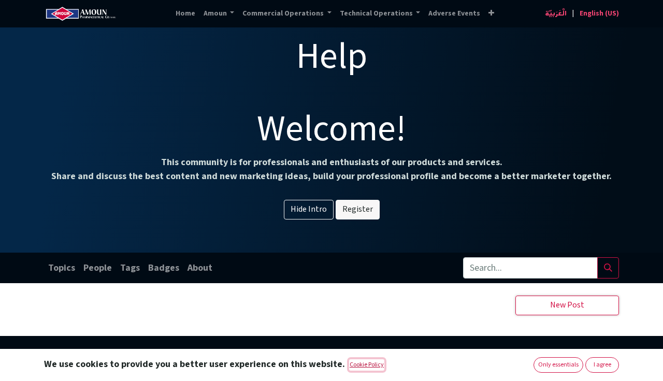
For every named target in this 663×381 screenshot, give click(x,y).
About (200, 268)
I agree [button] (602, 365)
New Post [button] (567, 305)
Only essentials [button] (558, 365)
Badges (163, 268)
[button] (491, 13)
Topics (61, 268)
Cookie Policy (367, 365)
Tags (130, 268)
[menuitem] (185, 13)
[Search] (608, 268)
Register (357, 209)
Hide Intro (309, 209)
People (97, 268)
